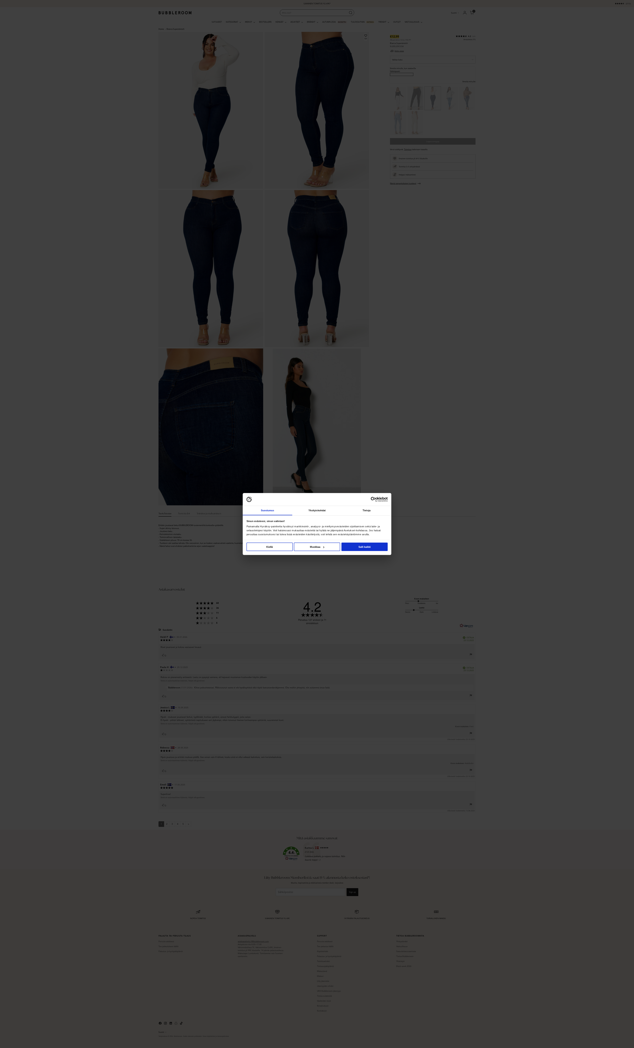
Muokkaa (315, 546)
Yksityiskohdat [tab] (317, 510)
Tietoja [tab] (366, 510)
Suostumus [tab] (267, 510)
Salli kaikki (364, 546)
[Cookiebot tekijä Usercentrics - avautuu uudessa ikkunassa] (373, 499)
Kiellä (269, 546)
